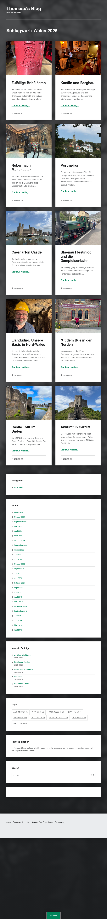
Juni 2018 (18, 620)
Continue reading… (21, 105)
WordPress (43, 822)
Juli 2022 (17, 554)
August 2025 (19, 512)
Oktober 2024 (19, 517)
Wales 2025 (20, 723)
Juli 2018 (17, 615)
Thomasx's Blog (23, 8)
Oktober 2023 (19, 540)
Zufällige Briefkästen (29, 82)
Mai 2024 (18, 526)
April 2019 (18, 597)
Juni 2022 (18, 559)
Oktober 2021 (19, 564)
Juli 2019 (17, 592)
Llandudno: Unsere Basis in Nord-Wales (28, 342)
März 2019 (18, 601)
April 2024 (18, 531)
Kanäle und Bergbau (77, 82)
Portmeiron (70, 165)
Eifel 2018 (38, 712)
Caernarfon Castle (27, 252)
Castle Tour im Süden (23, 429)
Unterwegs (18, 487)
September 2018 (20, 611)
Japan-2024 (20, 717)
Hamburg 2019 (56, 712)
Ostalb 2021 (38, 717)
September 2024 (20, 521)
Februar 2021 (19, 582)
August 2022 (19, 549)
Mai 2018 (18, 625)
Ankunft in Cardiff (75, 426)
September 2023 (20, 545)
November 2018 (20, 606)
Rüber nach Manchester (21, 167)
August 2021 (19, 568)
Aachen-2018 (20, 712)
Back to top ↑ (60, 822)
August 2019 (19, 587)
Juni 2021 (18, 578)
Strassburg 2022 (58, 717)
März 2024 (18, 535)
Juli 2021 (17, 573)
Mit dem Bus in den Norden (76, 342)
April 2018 (18, 629)
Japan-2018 (74, 712)
